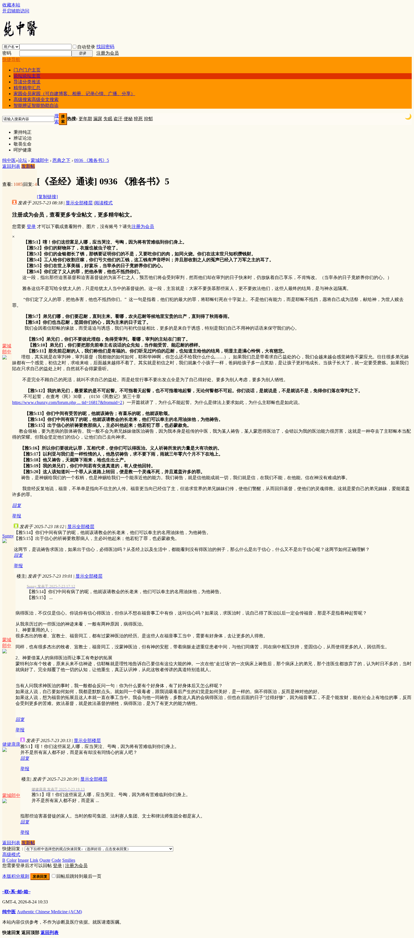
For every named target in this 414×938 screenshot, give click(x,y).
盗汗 (118, 118)
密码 (6, 53)
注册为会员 (107, 53)
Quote (44, 860)
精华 (27, 87)
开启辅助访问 (15, 10)
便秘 (128, 118)
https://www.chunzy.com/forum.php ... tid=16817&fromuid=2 (67, 402)
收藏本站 (11, 5)
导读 (27, 81)
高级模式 (11, 854)
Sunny (8, 535)
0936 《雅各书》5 (91, 160)
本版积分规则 (15, 876)
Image (23, 860)
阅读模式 (104, 202)
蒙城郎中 (40, 160)
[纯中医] (20, 36)
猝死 (138, 118)
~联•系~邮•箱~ (16, 891)
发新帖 (28, 166)
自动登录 (86, 46)
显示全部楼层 (79, 202)
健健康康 (11, 744)
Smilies (68, 860)
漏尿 (97, 118)
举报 (16, 515)
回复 (16, 505)
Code (56, 860)
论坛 (27, 75)
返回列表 (11, 166)
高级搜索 (36, 99)
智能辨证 (36, 105)
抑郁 (148, 118)
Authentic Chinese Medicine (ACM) (49, 911)
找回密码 (105, 46)
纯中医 (9, 160)
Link (34, 860)
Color (11, 860)
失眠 (107, 118)
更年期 (85, 118)
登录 (31, 226)
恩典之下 (61, 160)
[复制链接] (47, 196)
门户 (27, 70)
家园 (74, 93)
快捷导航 (11, 59)
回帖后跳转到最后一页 (78, 876)
